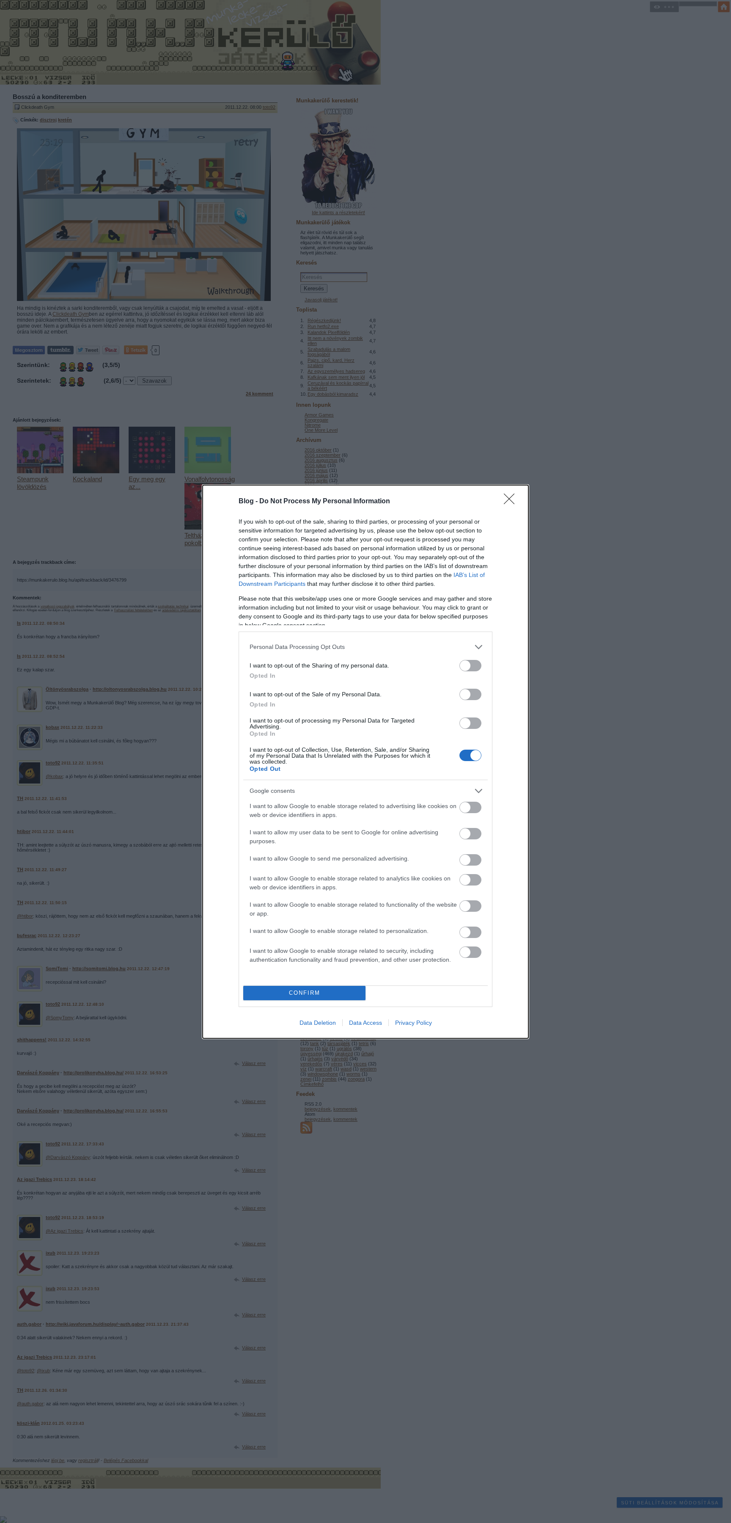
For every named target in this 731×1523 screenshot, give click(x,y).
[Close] (512, 502)
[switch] (470, 665)
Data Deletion (318, 1022)
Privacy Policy (413, 1022)
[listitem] (365, 647)
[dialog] (365, 761)
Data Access (365, 1022)
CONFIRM (304, 993)
